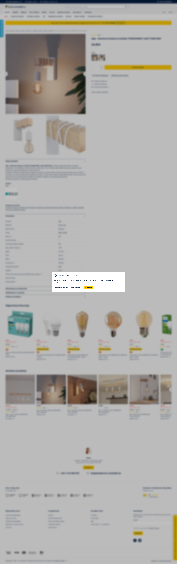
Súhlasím (88, 288)
